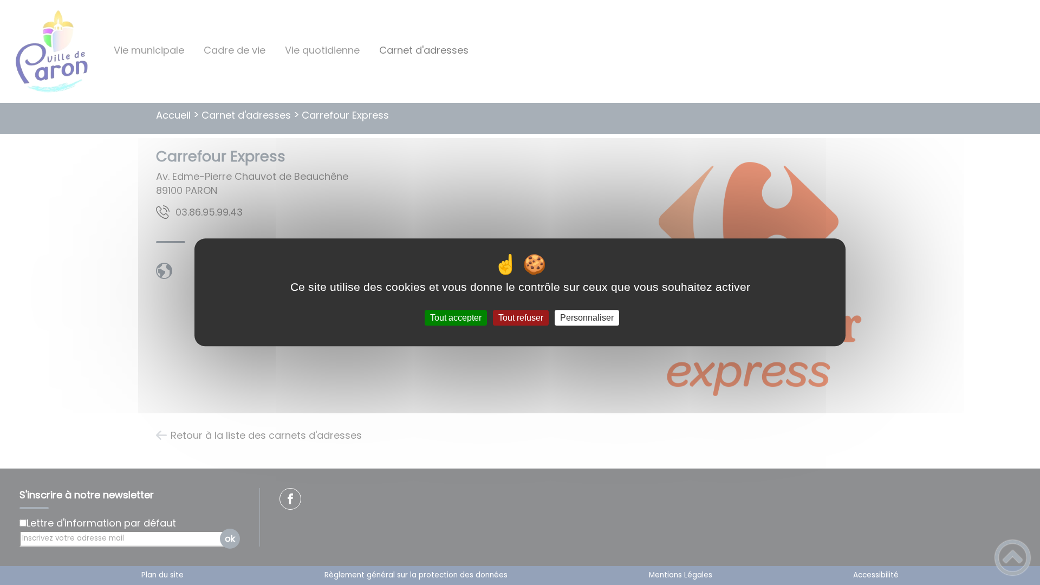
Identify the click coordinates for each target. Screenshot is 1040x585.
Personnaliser (587, 317)
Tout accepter (456, 317)
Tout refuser (520, 317)
